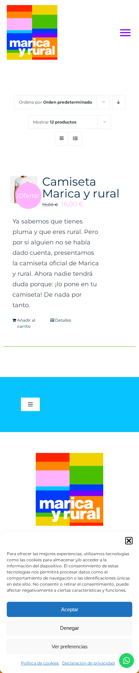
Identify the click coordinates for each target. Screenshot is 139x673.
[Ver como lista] (75, 138)
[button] (129, 540)
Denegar (69, 628)
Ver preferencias (70, 646)
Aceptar (69, 609)
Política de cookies (40, 663)
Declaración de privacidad (88, 663)
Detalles (63, 320)
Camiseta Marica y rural (80, 187)
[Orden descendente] (118, 102)
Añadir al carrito (26, 323)
